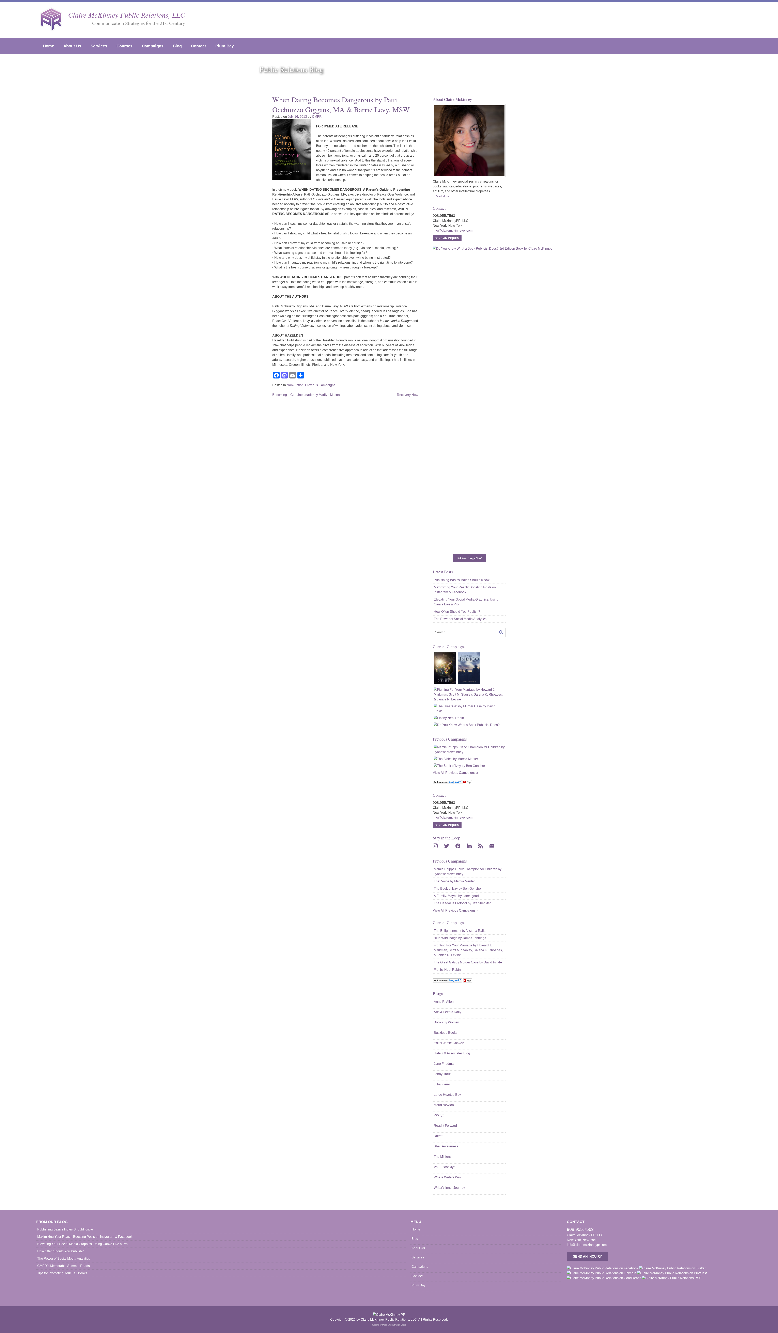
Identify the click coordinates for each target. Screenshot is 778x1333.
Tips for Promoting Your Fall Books (62, 1273)
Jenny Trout (442, 1074)
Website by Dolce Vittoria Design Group (389, 1325)
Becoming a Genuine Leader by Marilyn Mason (306, 395)
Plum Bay (224, 46)
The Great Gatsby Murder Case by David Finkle (468, 962)
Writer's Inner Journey (449, 1187)
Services (99, 46)
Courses (124, 46)
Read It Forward (445, 1125)
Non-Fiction (295, 385)
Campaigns (153, 46)
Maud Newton (444, 1105)
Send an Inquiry (447, 238)
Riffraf (438, 1136)
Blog (177, 46)
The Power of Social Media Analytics (460, 619)
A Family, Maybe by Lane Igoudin (457, 896)
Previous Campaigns (320, 385)
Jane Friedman (444, 1063)
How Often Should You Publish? (457, 611)
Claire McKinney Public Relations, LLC (126, 15)
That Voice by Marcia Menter (454, 881)
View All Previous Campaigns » (455, 772)
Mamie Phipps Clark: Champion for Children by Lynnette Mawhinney (467, 871)
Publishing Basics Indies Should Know (461, 580)
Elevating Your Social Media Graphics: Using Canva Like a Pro (466, 602)
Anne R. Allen (444, 1001)
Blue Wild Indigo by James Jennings (460, 938)
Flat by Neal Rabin (447, 969)
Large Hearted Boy (447, 1094)
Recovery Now (407, 395)
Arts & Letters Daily (447, 1012)
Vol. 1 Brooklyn (444, 1167)
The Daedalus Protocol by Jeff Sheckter (462, 903)
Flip (469, 782)
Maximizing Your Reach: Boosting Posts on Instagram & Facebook (465, 590)
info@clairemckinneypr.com (452, 230)
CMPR (317, 116)
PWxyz (439, 1115)
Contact (198, 46)
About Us (72, 46)
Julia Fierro (442, 1084)
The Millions (442, 1156)
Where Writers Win (447, 1177)
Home (48, 46)
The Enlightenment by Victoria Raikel (460, 930)
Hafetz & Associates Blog (452, 1053)
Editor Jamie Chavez (449, 1043)
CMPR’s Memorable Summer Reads (63, 1266)
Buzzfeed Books (445, 1032)
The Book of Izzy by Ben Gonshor (458, 888)
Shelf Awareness (446, 1146)
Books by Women (446, 1022)
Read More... (443, 196)
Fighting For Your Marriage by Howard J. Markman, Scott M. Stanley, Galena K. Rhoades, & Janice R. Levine (468, 950)
